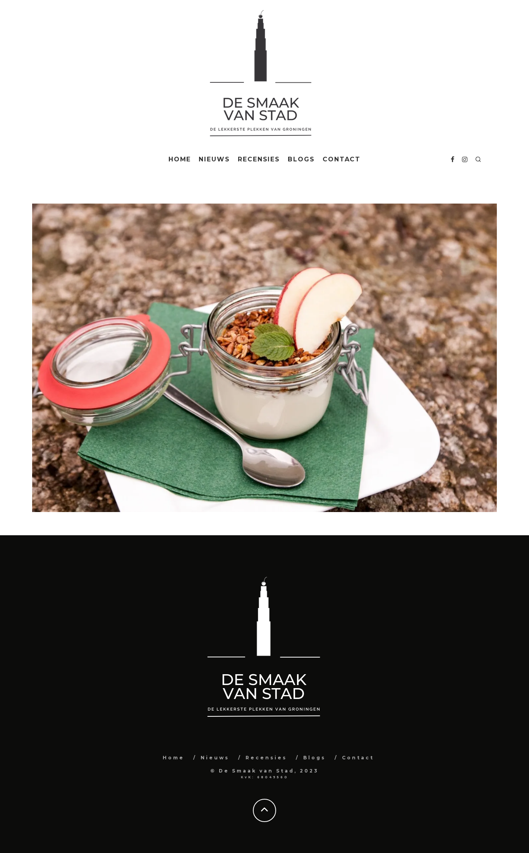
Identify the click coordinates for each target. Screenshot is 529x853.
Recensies (259, 159)
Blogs (301, 159)
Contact (342, 159)
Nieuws (214, 159)
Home (179, 159)
